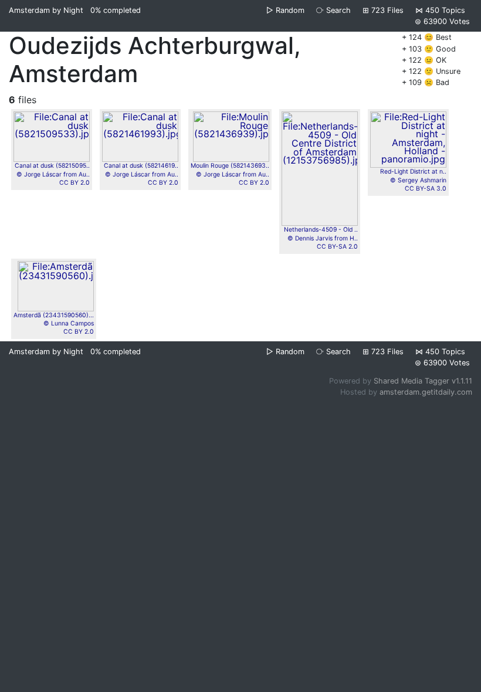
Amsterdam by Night (46, 10)
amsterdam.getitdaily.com (426, 392)
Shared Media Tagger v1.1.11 (423, 380)
